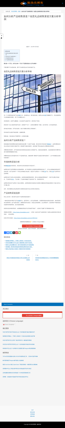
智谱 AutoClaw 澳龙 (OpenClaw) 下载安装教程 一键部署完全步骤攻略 (20, 364)
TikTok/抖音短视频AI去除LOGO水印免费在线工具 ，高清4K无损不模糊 (20, 356)
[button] (1, 36)
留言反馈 (32, 412)
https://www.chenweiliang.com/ (21, 212)
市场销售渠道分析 (9, 58)
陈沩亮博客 (14, 11)
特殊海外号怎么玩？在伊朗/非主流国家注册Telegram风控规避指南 (19, 348)
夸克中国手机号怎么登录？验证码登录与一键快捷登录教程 (17, 340)
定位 (13, 179)
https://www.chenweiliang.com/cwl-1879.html (25, 218)
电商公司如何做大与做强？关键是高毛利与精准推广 (18, 248)
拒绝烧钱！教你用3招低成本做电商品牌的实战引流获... (19, 246)
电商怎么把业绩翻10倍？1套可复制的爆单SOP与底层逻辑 (19, 244)
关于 (32, 410)
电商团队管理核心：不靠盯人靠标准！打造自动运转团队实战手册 (19, 336)
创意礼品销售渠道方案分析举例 (12, 54)
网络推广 (49, 144)
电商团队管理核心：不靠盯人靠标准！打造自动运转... (18, 240)
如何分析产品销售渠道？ (11, 56)
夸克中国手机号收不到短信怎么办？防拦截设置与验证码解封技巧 (19, 332)
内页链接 (32, 414)
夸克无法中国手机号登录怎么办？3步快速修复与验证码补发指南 (18, 344)
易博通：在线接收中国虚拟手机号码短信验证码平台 (15, 376)
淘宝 (19, 115)
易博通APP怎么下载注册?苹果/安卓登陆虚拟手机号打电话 (17, 368)
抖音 (45, 115)
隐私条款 (32, 416)
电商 (19, 11)
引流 (45, 171)
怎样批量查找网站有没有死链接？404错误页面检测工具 (16, 372)
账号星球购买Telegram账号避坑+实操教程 (13, 360)
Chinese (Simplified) (9, 324)
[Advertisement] (32, 34)
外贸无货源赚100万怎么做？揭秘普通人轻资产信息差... (19, 242)
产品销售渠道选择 (9, 59)
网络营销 (8, 165)
